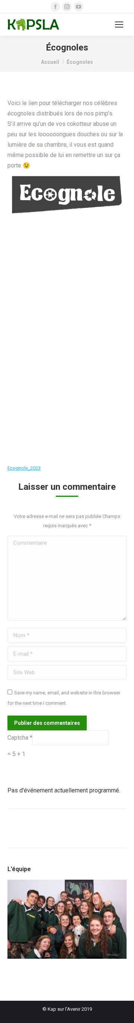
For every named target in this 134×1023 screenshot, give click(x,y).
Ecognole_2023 (24, 468)
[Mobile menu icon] (119, 24)
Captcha (18, 737)
